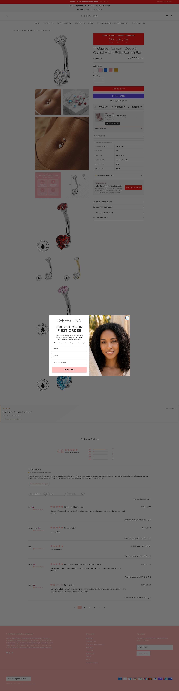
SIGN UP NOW (69, 370)
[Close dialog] (127, 318)
